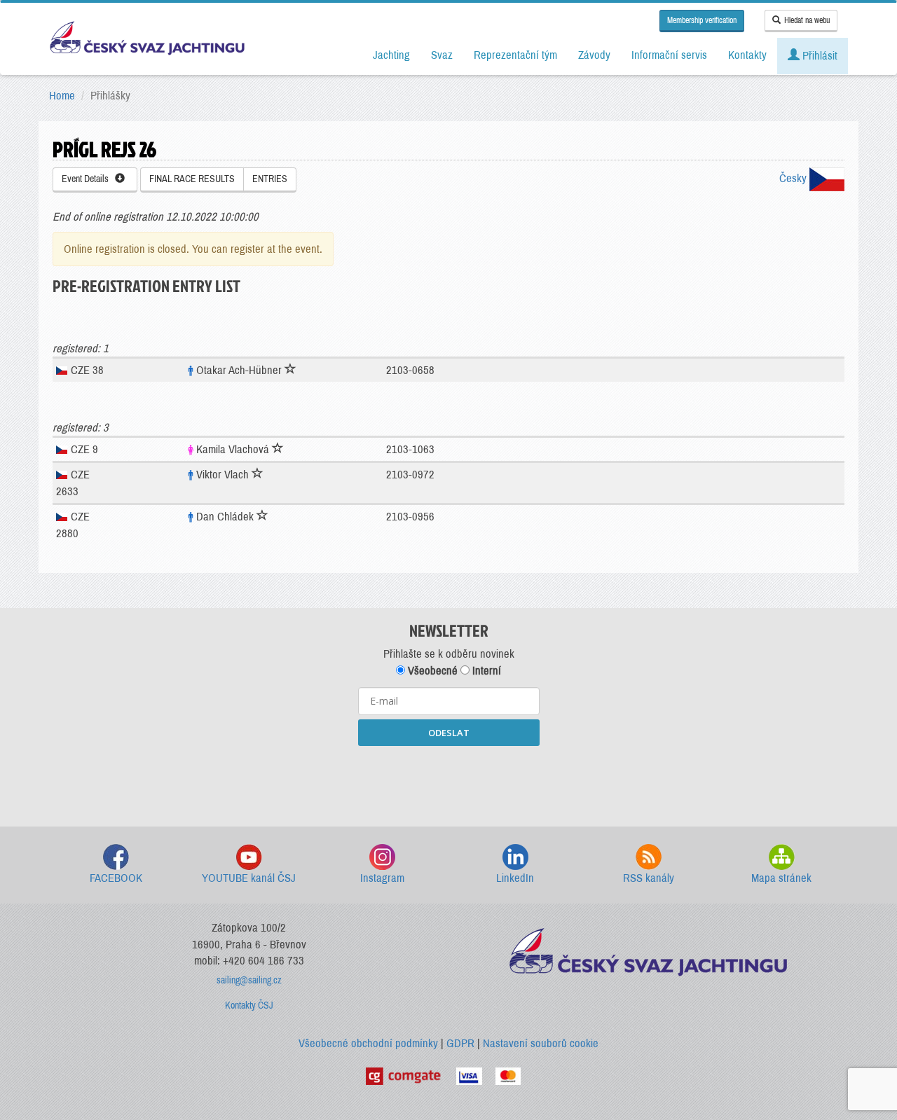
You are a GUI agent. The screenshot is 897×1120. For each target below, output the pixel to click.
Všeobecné (431, 671)
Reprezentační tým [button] (515, 55)
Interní (485, 671)
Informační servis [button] (669, 55)
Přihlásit (818, 56)
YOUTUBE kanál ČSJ (249, 878)
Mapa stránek (781, 878)
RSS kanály (648, 878)
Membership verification (702, 20)
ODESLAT (449, 732)
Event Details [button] (88, 179)
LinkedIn (515, 878)
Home (62, 96)
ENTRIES (269, 179)
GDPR (460, 1043)
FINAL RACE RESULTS (192, 179)
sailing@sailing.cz (249, 980)
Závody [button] (594, 55)
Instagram (382, 878)
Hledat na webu (807, 20)
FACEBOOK (116, 878)
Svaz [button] (442, 55)
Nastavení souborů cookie (540, 1043)
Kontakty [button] (747, 55)
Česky (794, 178)
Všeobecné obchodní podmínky (368, 1043)
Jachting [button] (391, 55)
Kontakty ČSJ (249, 1005)
